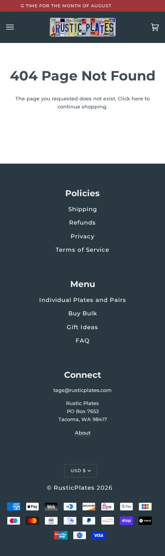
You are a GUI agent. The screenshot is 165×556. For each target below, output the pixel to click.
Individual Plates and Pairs (82, 299)
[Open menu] (17, 27)
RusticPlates (74, 487)
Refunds (82, 222)
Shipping (82, 209)
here (137, 98)
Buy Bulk (82, 313)
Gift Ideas (82, 327)
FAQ (83, 340)
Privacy (82, 236)
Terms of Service (82, 249)
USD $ (78, 470)
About (83, 433)
